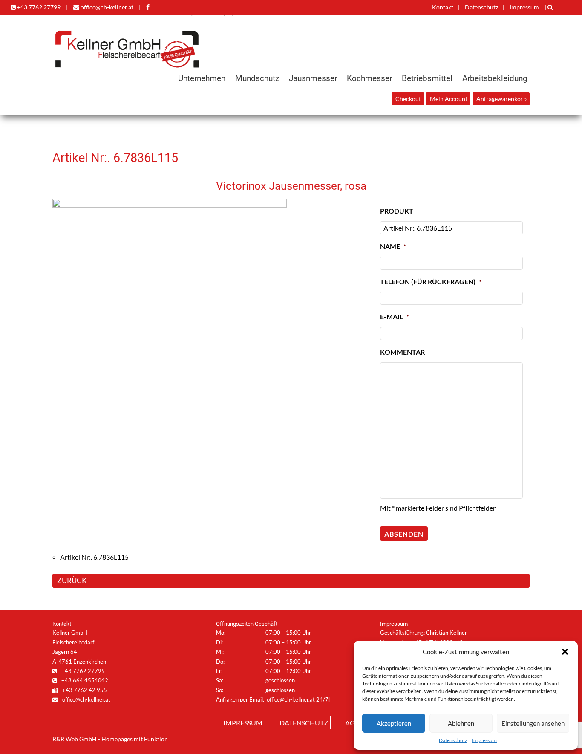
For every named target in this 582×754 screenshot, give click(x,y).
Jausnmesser (313, 78)
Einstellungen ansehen (533, 723)
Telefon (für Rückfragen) (430, 281)
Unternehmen (201, 78)
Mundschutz (257, 78)
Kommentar (402, 352)
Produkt (396, 211)
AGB (352, 723)
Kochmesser (369, 78)
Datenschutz (453, 740)
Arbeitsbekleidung (494, 78)
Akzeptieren (394, 723)
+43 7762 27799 (38, 7)
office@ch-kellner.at (106, 7)
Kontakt (442, 7)
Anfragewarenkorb (501, 98)
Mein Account (448, 98)
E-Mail (394, 316)
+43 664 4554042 (84, 680)
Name (393, 246)
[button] (565, 651)
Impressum (484, 740)
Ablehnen (461, 723)
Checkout (408, 98)
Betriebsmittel (427, 78)
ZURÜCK (72, 580)
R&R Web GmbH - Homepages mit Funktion (110, 739)
